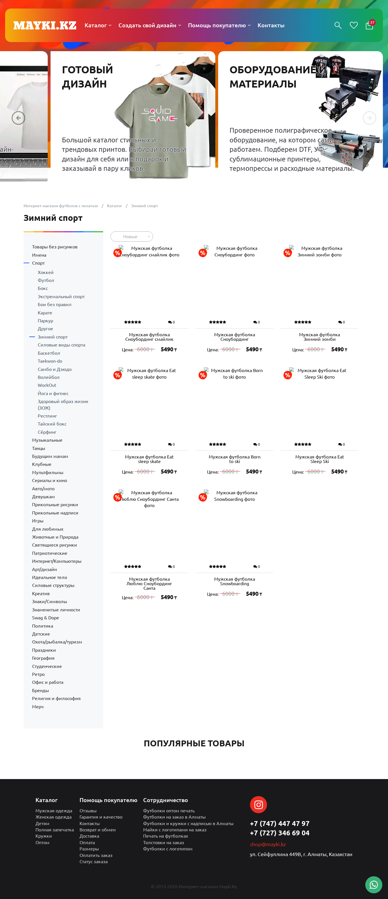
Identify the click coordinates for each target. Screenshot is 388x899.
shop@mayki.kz (268, 844)
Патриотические (49, 553)
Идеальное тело (49, 577)
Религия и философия (56, 698)
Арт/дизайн (44, 569)
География (43, 658)
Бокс (43, 288)
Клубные (41, 464)
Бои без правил (55, 304)
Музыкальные (47, 440)
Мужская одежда (54, 810)
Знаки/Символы (49, 601)
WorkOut (47, 385)
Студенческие (47, 666)
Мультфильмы (47, 472)
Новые (130, 236)
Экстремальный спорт (61, 296)
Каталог (114, 206)
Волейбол (49, 377)
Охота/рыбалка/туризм (57, 641)
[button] (18, 117)
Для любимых (47, 528)
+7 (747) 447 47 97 (280, 823)
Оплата (87, 842)
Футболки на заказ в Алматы (174, 816)
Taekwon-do (50, 361)
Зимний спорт (53, 336)
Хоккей (46, 272)
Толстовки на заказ (163, 842)
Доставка (89, 835)
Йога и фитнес (53, 393)
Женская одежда (54, 816)
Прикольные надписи (55, 512)
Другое (45, 328)
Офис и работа (47, 682)
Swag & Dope (45, 617)
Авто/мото (43, 488)
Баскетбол (49, 353)
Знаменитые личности (56, 609)
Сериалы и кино (49, 480)
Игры (37, 520)
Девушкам (43, 496)
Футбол (46, 280)
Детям (42, 823)
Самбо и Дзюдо (55, 369)
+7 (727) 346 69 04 (280, 833)
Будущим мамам (50, 456)
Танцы (38, 448)
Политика (42, 625)
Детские (41, 633)
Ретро (38, 674)
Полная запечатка (55, 829)
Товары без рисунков (55, 246)
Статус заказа (94, 861)
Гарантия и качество (101, 816)
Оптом (42, 842)
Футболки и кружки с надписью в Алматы (188, 823)
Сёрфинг (47, 432)
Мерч (38, 706)
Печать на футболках (165, 835)
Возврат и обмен (98, 829)
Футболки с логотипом (168, 848)
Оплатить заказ (96, 855)
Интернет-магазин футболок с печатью (61, 206)
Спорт (38, 262)
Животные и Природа (55, 536)
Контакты (90, 823)
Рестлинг (47, 415)
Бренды (40, 690)
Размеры (89, 848)
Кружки (44, 835)
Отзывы (88, 810)
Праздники (44, 650)
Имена (39, 255)
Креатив (41, 593)
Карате (45, 312)
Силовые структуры (53, 585)
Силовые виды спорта (61, 344)
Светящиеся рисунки (54, 544)
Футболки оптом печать (169, 810)
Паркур (45, 320)
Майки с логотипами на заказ (174, 829)
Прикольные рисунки (55, 504)
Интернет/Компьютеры (57, 561)
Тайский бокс (52, 423)
